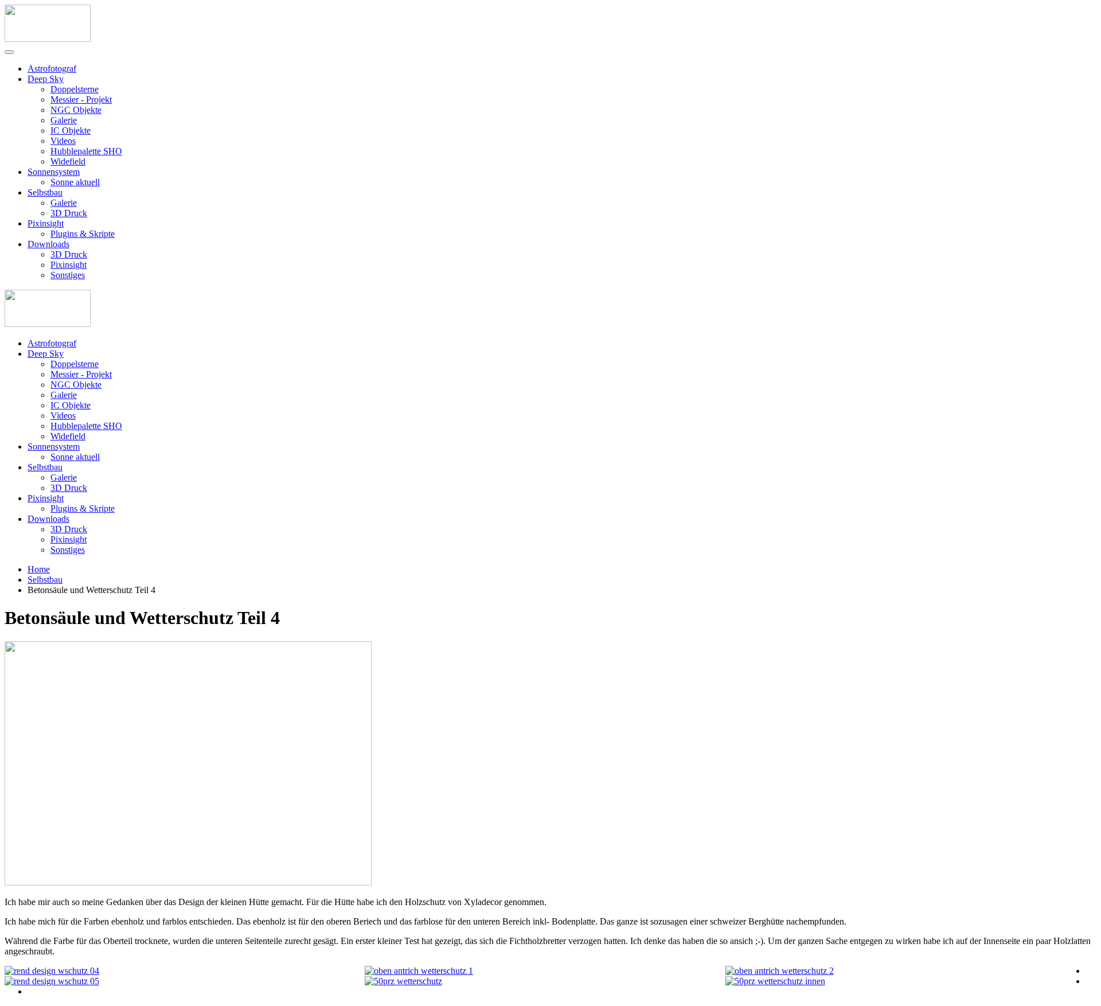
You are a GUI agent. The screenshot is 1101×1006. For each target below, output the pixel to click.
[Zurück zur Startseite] (48, 39)
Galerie (63, 120)
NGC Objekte (75, 110)
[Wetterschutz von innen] (775, 981)
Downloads (48, 244)
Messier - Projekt (81, 99)
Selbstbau (45, 192)
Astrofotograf (52, 68)
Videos (63, 141)
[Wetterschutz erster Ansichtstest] (403, 981)
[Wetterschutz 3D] (52, 971)
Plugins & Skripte (82, 234)
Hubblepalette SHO (86, 151)
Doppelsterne (74, 89)
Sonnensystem (54, 172)
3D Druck (68, 213)
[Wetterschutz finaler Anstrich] (419, 971)
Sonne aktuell (75, 182)
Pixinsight (46, 223)
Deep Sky (46, 79)
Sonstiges (67, 275)
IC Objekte (70, 130)
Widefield (67, 161)
